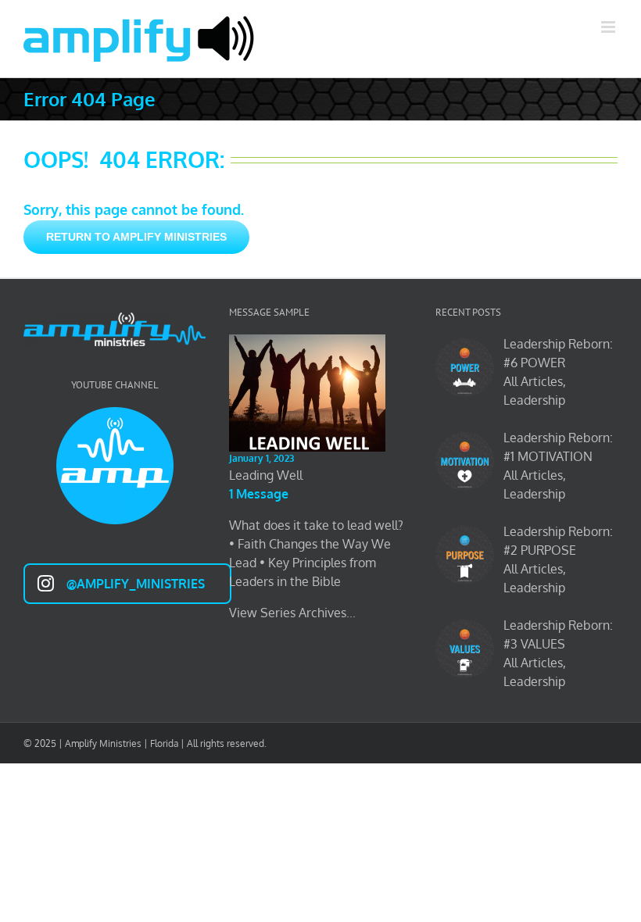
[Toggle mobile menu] (609, 27)
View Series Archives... (292, 612)
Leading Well (266, 475)
